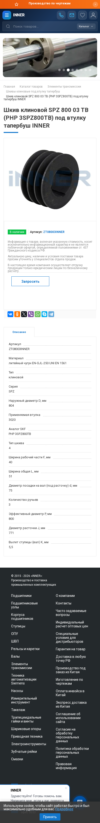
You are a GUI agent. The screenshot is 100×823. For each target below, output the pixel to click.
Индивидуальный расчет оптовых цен (72, 624)
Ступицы (18, 626)
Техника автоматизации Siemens (23, 679)
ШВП (15, 641)
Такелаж (18, 710)
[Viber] (31, 314)
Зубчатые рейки (24, 751)
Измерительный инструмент (24, 700)
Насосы (17, 691)
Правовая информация (66, 766)
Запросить (30, 281)
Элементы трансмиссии (21, 666)
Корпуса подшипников (22, 617)
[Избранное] (82, 15)
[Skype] (44, 314)
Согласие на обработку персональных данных (67, 735)
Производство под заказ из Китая (71, 670)
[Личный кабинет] (93, 15)
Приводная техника (26, 736)
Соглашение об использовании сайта (68, 718)
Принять (50, 817)
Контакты (63, 603)
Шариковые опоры (26, 729)
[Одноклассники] (17, 314)
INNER (19, 15)
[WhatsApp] (38, 314)
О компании (65, 596)
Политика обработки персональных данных (72, 752)
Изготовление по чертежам (69, 681)
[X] (24, 314)
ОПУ (14, 634)
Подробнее (64, 809)
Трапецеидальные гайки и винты (26, 719)
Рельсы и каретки (25, 649)
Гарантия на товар (70, 649)
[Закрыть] (95, 4)
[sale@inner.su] (71, 15)
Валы (15, 656)
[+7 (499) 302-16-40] (61, 15)
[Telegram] (51, 314)
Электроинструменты (28, 744)
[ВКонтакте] (10, 314)
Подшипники (21, 596)
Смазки (17, 759)
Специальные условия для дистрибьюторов (69, 637)
